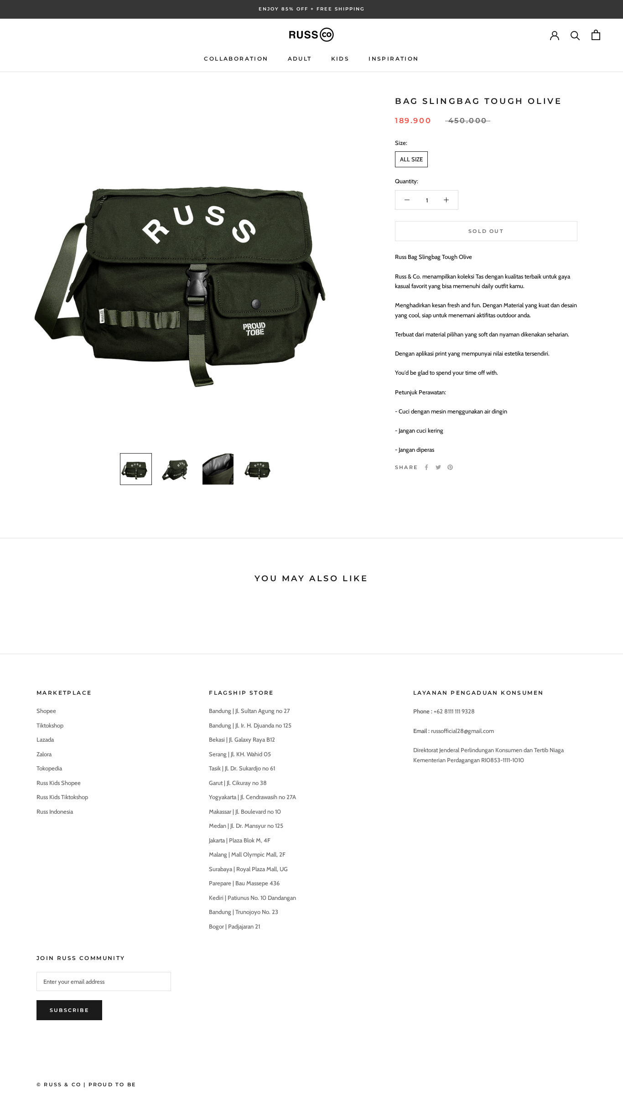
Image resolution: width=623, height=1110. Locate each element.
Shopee (46, 710)
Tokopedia (49, 768)
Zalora (44, 754)
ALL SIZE (411, 159)
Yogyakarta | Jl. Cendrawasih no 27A (252, 796)
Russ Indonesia (54, 811)
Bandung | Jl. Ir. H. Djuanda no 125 (250, 725)
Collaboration (236, 58)
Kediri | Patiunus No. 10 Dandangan (252, 897)
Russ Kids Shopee (58, 782)
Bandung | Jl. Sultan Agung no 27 (249, 710)
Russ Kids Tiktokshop (62, 796)
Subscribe (69, 1010)
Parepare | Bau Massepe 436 (244, 883)
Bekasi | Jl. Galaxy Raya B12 (242, 739)
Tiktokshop (49, 725)
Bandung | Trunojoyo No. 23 (243, 911)
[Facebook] (426, 467)
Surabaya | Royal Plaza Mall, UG (248, 869)
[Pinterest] (450, 467)
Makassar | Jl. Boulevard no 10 (245, 811)
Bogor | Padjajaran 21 (234, 926)
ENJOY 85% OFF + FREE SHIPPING (312, 9)
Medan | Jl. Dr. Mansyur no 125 (246, 825)
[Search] (575, 35)
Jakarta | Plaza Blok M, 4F (239, 840)
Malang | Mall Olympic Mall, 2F (247, 854)
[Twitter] (438, 467)
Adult (300, 58)
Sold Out (486, 231)
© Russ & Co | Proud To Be (86, 1084)
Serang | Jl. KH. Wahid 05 (240, 754)
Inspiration (394, 58)
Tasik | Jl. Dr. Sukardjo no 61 (242, 768)
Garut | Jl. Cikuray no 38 (238, 782)
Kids (340, 58)
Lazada (45, 739)
